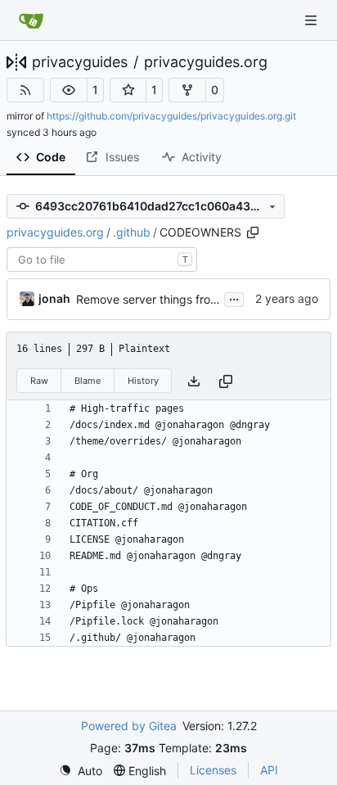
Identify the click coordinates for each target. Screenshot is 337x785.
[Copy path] (252, 232)
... (234, 297)
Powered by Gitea (129, 726)
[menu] (80, 771)
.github (132, 232)
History (143, 380)
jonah (54, 298)
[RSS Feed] (25, 90)
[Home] (31, 20)
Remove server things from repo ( (165, 299)
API (269, 770)
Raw (39, 380)
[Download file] (194, 381)
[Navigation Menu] (312, 20)
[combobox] (102, 259)
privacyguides (80, 62)
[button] (69, 90)
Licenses (213, 770)
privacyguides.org (205, 62)
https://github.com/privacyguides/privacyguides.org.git (171, 116)
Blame (87, 380)
